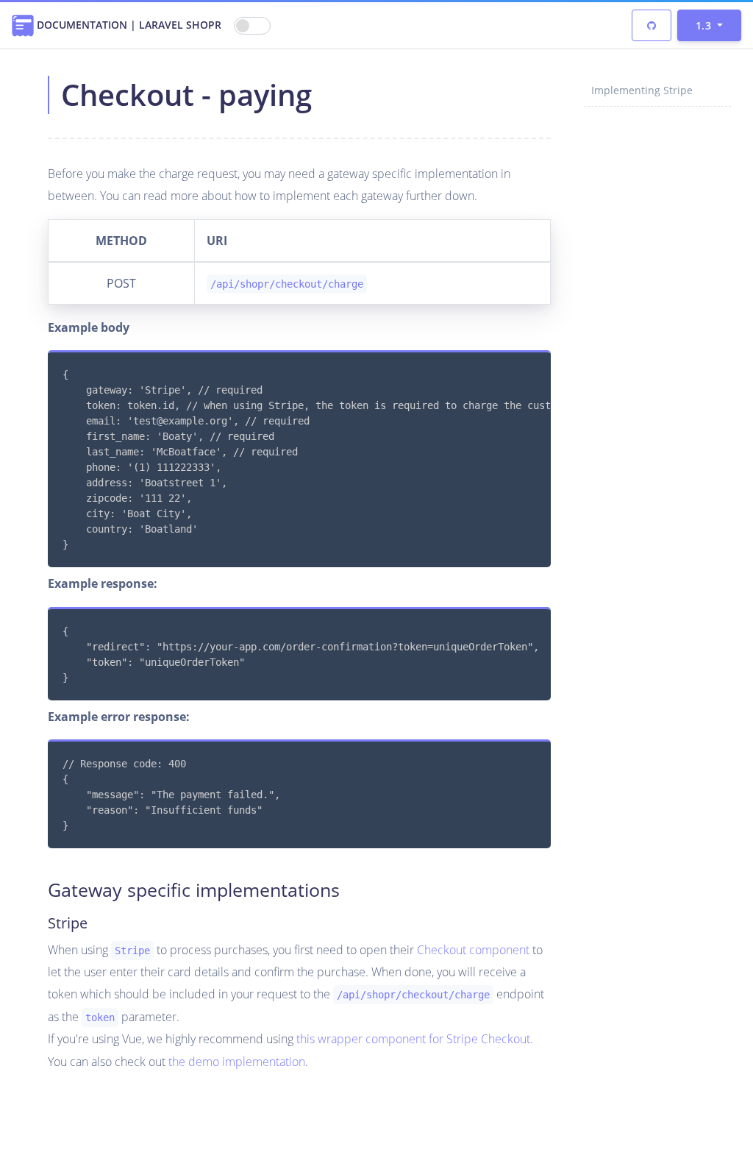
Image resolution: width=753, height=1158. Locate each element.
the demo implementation (236, 1062)
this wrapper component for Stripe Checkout (413, 1039)
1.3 (705, 25)
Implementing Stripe (642, 90)
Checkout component (473, 950)
